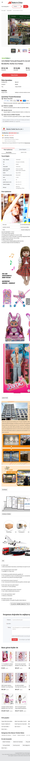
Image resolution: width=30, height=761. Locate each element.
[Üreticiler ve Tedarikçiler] (15, 2)
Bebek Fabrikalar (6, 741)
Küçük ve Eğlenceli (5, 724)
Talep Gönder (14, 75)
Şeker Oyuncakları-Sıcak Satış (21, 721)
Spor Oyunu (17, 726)
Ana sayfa (3, 10)
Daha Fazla (4, 748)
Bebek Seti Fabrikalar (18, 741)
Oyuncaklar (9, 10)
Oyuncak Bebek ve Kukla (18, 10)
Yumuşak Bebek (6, 745)
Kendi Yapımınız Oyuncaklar (21, 724)
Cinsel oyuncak (16, 745)
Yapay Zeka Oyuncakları (6, 721)
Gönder (15, 639)
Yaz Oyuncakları (5, 726)
